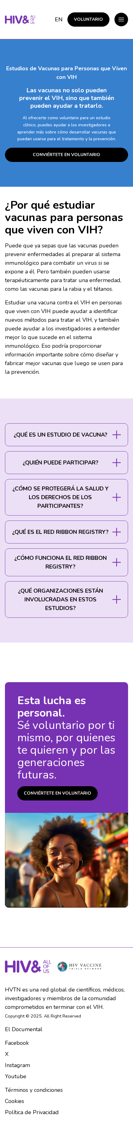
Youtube (15, 1076)
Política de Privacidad (32, 1112)
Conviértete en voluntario (66, 155)
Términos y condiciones (34, 1090)
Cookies (14, 1101)
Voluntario (88, 19)
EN (58, 19)
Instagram (17, 1065)
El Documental (23, 1029)
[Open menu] (121, 19)
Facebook (17, 1043)
